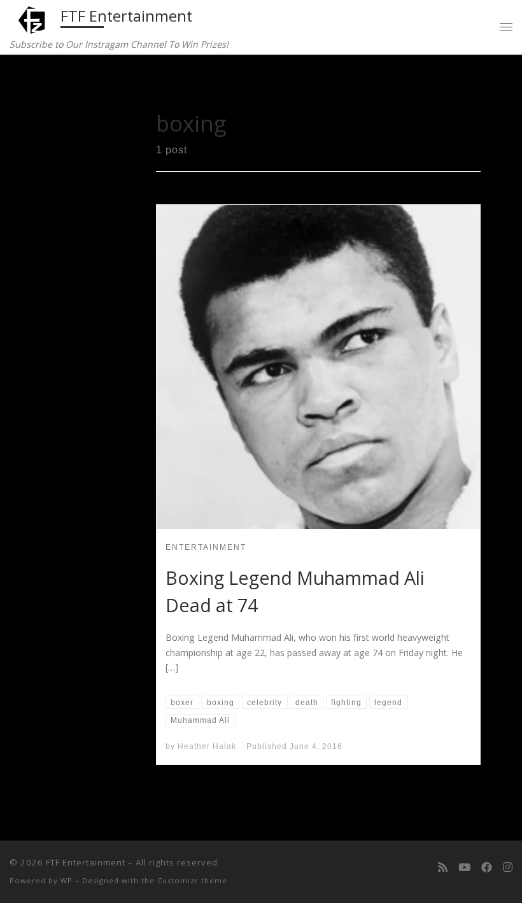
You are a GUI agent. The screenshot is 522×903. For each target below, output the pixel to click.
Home (55, 81)
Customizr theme (192, 880)
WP (66, 880)
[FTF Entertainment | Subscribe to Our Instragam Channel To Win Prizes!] (33, 18)
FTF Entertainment (85, 862)
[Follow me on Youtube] (464, 867)
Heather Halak (207, 746)
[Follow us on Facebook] (486, 867)
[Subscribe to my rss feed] (443, 867)
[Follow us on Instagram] (507, 867)
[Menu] (506, 26)
